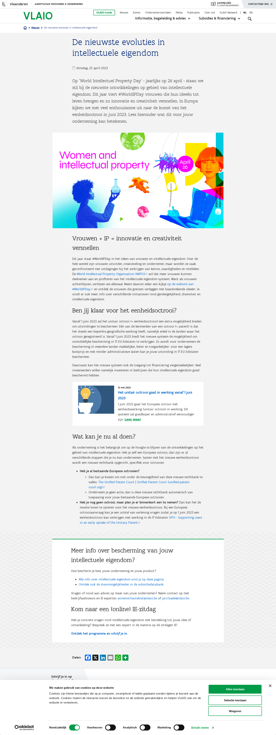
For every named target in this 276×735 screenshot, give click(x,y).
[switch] (110, 728)
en (251, 12)
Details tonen (200, 727)
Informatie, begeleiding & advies (160, 18)
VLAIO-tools (104, 12)
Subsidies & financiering (217, 18)
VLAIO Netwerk (228, 12)
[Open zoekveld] (250, 19)
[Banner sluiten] (270, 685)
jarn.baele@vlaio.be (175, 598)
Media (179, 12)
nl (245, 12)
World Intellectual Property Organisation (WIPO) (111, 274)
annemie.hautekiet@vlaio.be (137, 598)
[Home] (25, 28)
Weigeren (235, 711)
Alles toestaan (235, 689)
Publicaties (193, 12)
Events (136, 12)
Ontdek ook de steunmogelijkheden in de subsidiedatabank (121, 584)
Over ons (209, 12)
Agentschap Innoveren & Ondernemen (59, 4)
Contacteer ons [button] (258, 4)
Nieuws (124, 12)
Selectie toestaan (235, 700)
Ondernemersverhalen (158, 12)
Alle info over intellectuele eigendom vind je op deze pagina (121, 579)
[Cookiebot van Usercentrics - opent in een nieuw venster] (24, 728)
